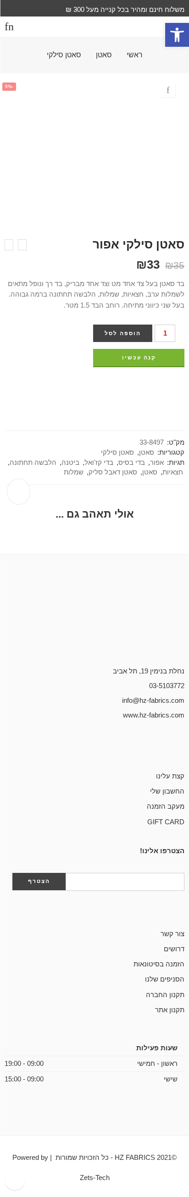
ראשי (135, 55)
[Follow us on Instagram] (152, 746)
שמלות (73, 472)
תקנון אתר (169, 1010)
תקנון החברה (165, 994)
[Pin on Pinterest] (164, 385)
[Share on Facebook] (181, 385)
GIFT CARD (165, 822)
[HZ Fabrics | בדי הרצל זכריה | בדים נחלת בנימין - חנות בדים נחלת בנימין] (94, 27)
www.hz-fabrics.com (153, 715)
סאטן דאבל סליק (113, 472)
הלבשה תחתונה (33, 462)
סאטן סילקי (64, 55)
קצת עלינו (170, 776)
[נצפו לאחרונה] (15, 1179)
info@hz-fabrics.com (153, 700)
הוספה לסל (123, 333)
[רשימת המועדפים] (168, 90)
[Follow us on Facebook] (181, 746)
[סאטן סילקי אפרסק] (9, 244)
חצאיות (172, 472)
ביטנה (70, 462)
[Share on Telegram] (147, 385)
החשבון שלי (167, 791)
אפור (157, 462)
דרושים (174, 949)
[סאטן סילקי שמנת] (22, 244)
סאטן (104, 55)
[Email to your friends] (130, 385)
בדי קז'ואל (98, 462)
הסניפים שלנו (164, 979)
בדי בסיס (131, 462)
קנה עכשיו (139, 357)
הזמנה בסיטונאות (158, 964)
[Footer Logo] (94, 624)
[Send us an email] (167, 746)
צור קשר (172, 934)
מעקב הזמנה (165, 806)
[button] (177, 35)
